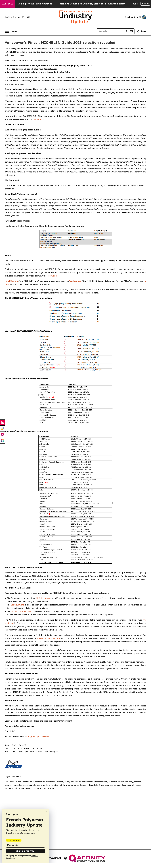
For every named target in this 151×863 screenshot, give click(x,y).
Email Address (13, 840)
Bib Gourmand (17, 605)
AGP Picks (7, 4)
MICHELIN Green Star (21, 611)
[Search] (126, 31)
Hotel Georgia (11, 281)
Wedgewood (75, 281)
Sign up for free (25, 850)
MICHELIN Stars (43, 598)
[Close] (46, 812)
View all (145, 3)
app (58, 638)
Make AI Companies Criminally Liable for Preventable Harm (92, 3)
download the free (46, 638)
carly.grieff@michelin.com (38, 736)
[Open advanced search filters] (131, 31)
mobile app (38, 119)
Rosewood (52, 276)
